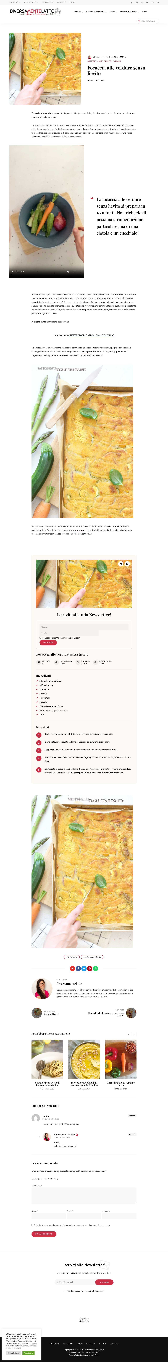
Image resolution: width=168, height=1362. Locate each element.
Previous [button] (128, 1034)
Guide (144, 12)
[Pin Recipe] (127, 563)
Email (70, 1211)
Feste (112, 12)
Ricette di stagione (95, 12)
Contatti (61, 3)
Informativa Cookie (87, 1355)
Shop (72, 3)
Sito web (106, 1211)
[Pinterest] (89, 968)
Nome (35, 1211)
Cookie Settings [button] (13, 1353)
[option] (47, 1065)
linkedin (157, 2)
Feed (97, 1355)
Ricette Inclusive (128, 12)
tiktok (142, 2)
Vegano (117, 61)
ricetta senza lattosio (93, 957)
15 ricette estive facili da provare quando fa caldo (84, 1084)
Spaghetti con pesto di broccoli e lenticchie (47, 1084)
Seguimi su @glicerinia (84, 1320)
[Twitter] (84, 968)
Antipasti (92, 61)
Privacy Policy (74, 1355)
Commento (37, 1186)
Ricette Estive (105, 61)
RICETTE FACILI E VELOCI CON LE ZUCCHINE (92, 335)
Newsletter (48, 3)
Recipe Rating (37, 1179)
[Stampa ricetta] (120, 563)
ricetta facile (72, 957)
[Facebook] (78, 968)
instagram (136, 2)
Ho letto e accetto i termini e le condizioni (61, 637)
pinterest (147, 2)
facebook (131, 2)
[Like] (72, 968)
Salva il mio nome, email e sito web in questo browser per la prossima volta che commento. (72, 1225)
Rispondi (132, 1116)
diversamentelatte (100, 57)
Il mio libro (30, 3)
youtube (152, 2)
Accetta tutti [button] (28, 1353)
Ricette (77, 12)
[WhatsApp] (95, 968)
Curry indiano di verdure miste (121, 1084)
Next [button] (133, 1034)
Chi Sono (13, 3)
